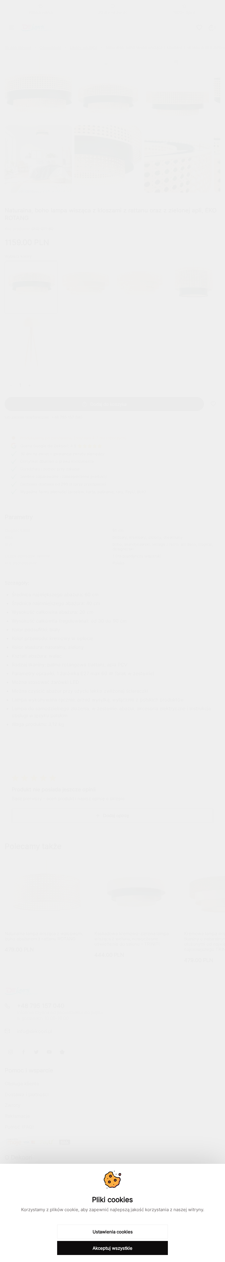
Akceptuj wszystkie (112, 1248)
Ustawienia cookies (113, 1232)
